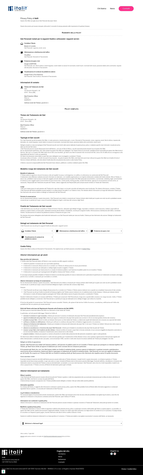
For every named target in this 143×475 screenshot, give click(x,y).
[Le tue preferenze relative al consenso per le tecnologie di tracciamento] (3, 471)
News (112, 8)
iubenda (22, 436)
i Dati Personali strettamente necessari (53, 436)
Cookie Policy (86, 249)
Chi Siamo (101, 8)
